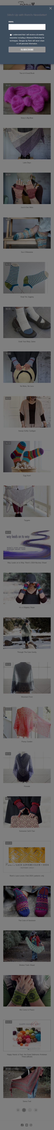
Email (11, 21)
